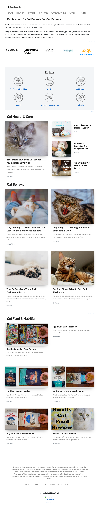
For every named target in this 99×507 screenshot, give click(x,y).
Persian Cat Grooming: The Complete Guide (81, 146)
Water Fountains (58, 13)
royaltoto (92, 60)
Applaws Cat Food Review (65, 326)
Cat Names (80, 89)
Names (84, 13)
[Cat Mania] (14, 7)
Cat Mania (56, 241)
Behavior (20, 13)
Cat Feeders (73, 13)
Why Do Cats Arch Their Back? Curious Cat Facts (22, 290)
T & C (45, 484)
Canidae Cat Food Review (18, 391)
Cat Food (31, 13)
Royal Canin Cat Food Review (20, 433)
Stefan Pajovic (10, 244)
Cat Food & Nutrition (18, 89)
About (38, 484)
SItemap (68, 484)
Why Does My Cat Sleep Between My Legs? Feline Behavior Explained (25, 229)
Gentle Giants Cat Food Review (21, 349)
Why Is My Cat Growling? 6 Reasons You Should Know (71, 229)
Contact (29, 484)
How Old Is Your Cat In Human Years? (83, 126)
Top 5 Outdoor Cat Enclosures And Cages (82, 165)
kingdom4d (91, 41)
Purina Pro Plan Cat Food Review (68, 391)
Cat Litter (43, 13)
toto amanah (91, 314)
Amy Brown (9, 176)
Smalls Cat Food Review (64, 433)
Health (10, 13)
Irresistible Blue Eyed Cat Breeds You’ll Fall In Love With (23, 161)
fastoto (92, 112)
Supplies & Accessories (49, 105)
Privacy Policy (56, 484)
